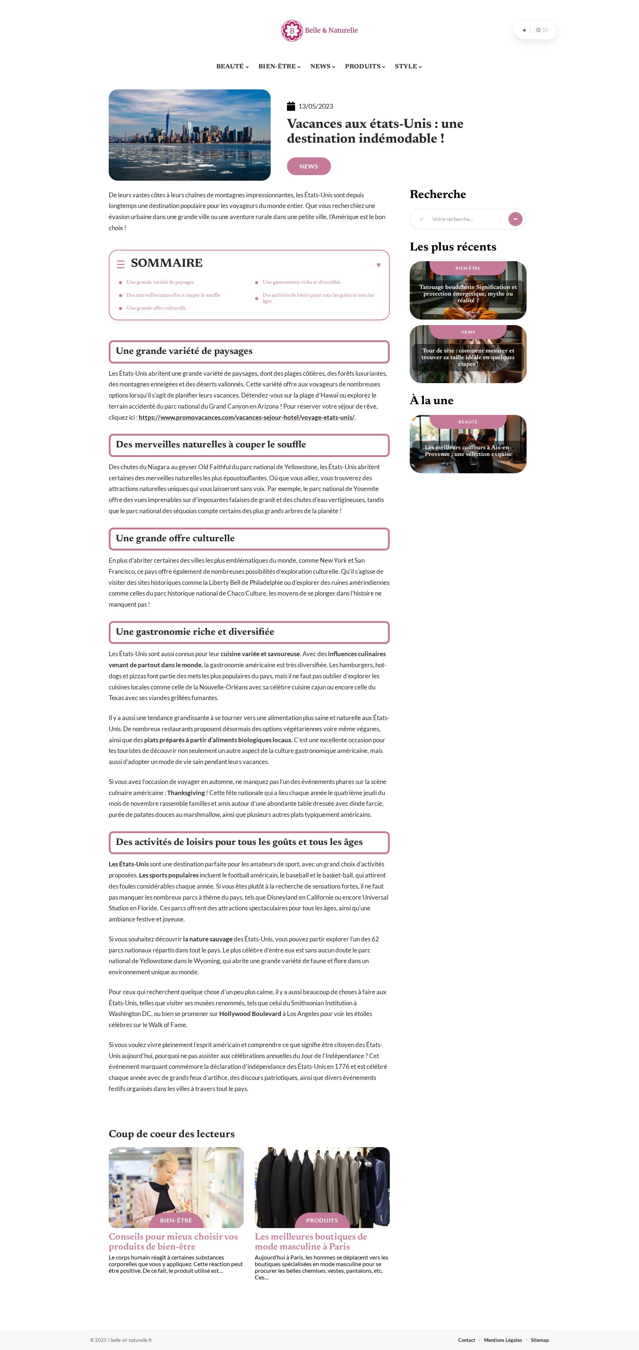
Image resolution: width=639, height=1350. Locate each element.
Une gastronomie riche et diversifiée (302, 282)
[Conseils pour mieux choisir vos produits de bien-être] (176, 1187)
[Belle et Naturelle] (319, 30)
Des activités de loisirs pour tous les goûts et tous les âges (318, 298)
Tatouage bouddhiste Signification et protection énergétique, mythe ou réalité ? (468, 294)
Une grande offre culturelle (156, 308)
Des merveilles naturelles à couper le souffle (173, 295)
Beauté (468, 422)
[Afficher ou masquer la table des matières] (292, 264)
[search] (524, 30)
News (309, 166)
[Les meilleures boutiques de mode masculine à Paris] (322, 1187)
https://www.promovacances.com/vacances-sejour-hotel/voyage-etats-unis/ (247, 417)
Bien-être (176, 1220)
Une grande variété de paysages (160, 282)
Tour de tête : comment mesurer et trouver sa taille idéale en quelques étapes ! (468, 357)
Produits (322, 1220)
